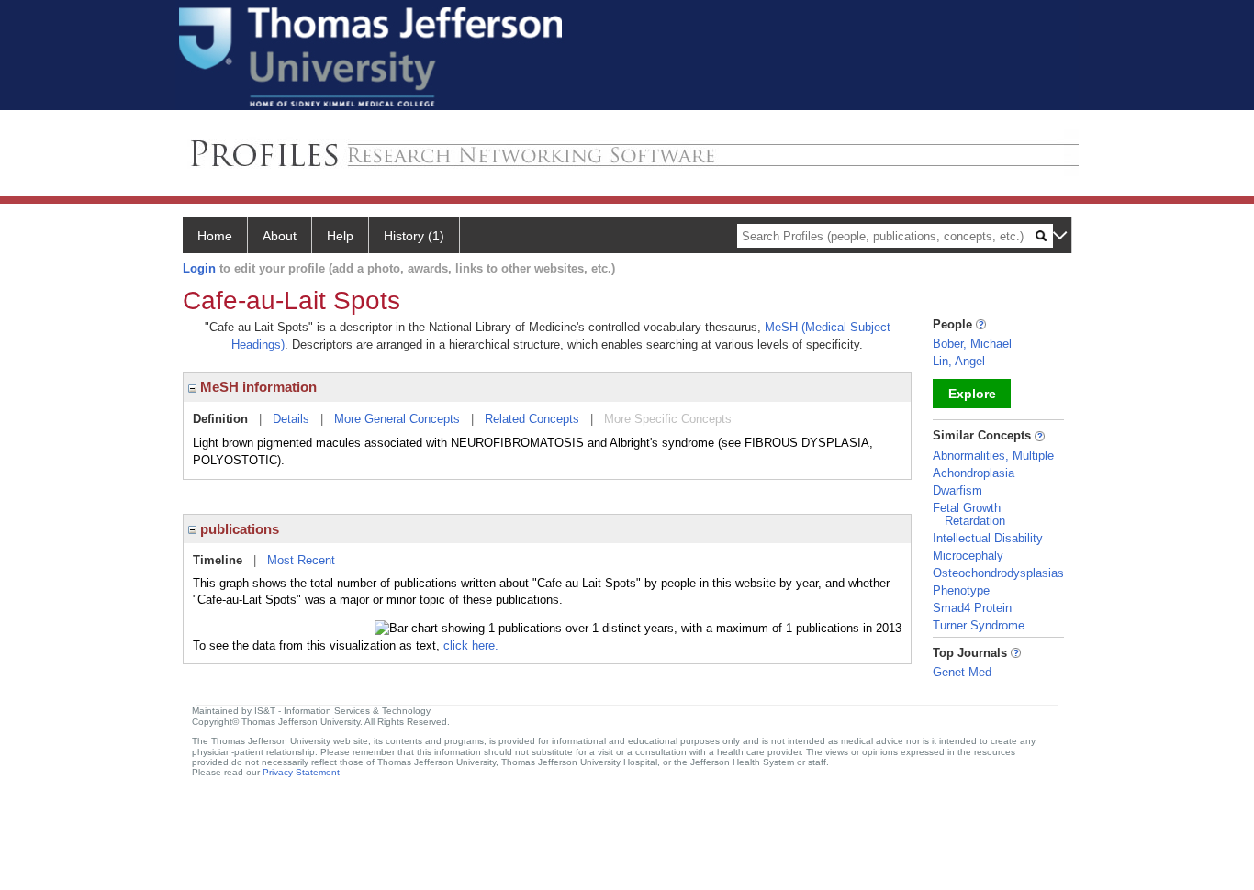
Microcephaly (968, 555)
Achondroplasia (973, 473)
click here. (470, 645)
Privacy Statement (301, 772)
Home (214, 235)
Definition (220, 419)
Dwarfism (957, 490)
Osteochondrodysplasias (998, 573)
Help (340, 235)
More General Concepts (397, 419)
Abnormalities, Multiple (993, 455)
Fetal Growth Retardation (969, 514)
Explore (972, 393)
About (280, 235)
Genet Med (962, 672)
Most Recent (301, 560)
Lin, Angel (959, 361)
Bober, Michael (972, 343)
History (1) (414, 235)
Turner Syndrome (978, 625)
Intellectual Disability (988, 538)
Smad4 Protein (972, 608)
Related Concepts (532, 419)
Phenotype (961, 590)
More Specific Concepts (668, 419)
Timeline (217, 560)
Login (199, 268)
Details (291, 419)
